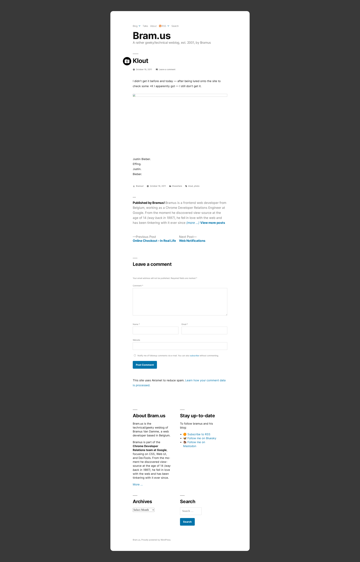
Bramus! (140, 186)
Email (185, 324)
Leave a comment (167, 69)
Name (136, 324)
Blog (135, 26)
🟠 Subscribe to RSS (196, 434)
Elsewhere (177, 186)
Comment (138, 285)
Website (136, 340)
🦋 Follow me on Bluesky (199, 438)
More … (138, 484)
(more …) (192, 223)
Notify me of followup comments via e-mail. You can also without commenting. (178, 355)
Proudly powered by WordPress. (156, 540)
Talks (145, 26)
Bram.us (152, 35)
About (153, 26)
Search (175, 26)
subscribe (194, 355)
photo (196, 186)
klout (190, 186)
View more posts (212, 223)
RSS (164, 26)
